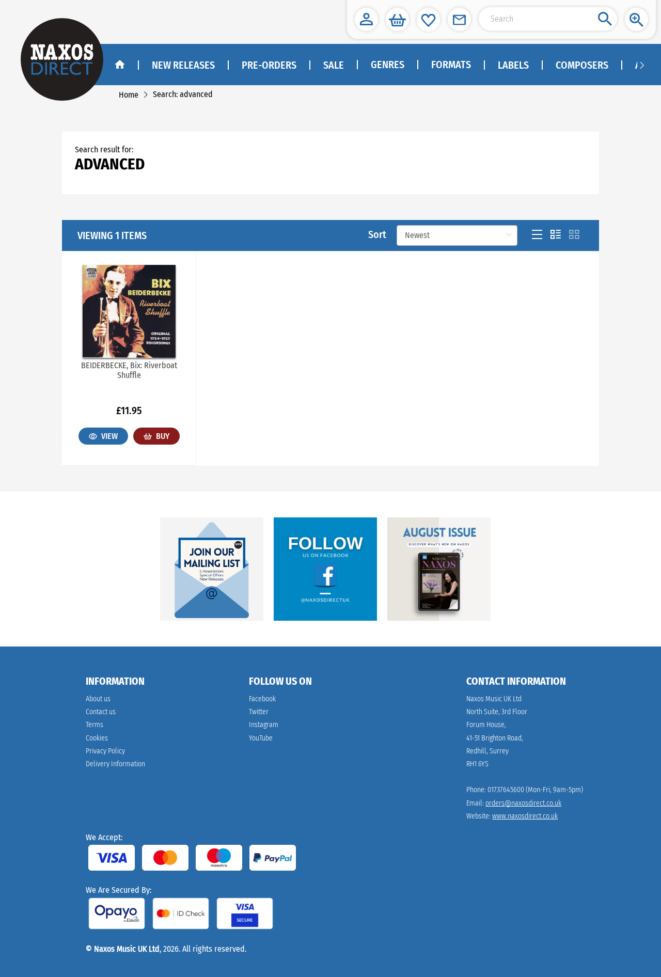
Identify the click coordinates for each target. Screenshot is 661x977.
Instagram (263, 724)
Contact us (101, 711)
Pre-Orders (269, 65)
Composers (582, 65)
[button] (366, 19)
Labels (513, 65)
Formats (451, 64)
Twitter (259, 711)
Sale (333, 65)
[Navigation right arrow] (642, 64)
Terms (94, 724)
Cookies (97, 738)
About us (98, 699)
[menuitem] (387, 65)
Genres (387, 64)
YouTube (261, 738)
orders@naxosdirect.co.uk (523, 803)
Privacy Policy (105, 751)
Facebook (262, 699)
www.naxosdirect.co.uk (525, 816)
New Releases (183, 65)
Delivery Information (115, 764)
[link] (128, 95)
